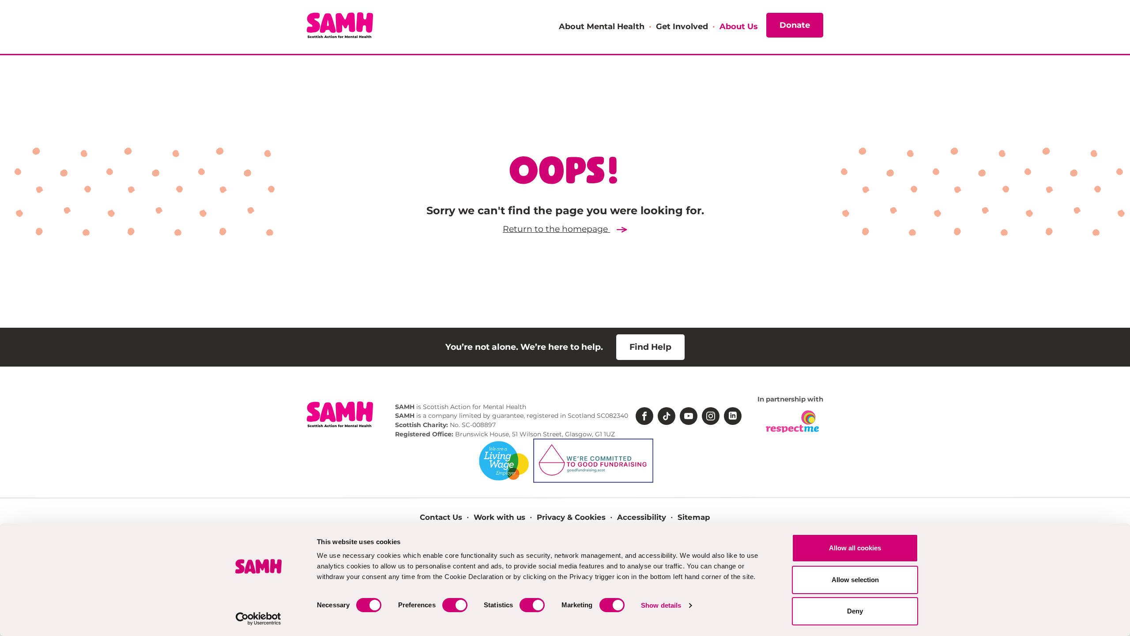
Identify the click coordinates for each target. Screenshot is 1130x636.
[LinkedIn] (733, 416)
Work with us (499, 517)
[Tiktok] (666, 416)
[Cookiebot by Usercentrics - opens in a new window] (258, 618)
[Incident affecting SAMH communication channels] (340, 42)
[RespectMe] (792, 421)
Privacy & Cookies (571, 517)
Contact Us (441, 517)
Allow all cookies (855, 548)
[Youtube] (688, 416)
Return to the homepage (556, 229)
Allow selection (855, 579)
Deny (855, 611)
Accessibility (641, 517)
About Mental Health (601, 26)
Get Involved (682, 26)
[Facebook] (644, 416)
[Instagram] (710, 416)
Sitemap (694, 517)
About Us (738, 26)
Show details (661, 605)
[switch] (454, 605)
